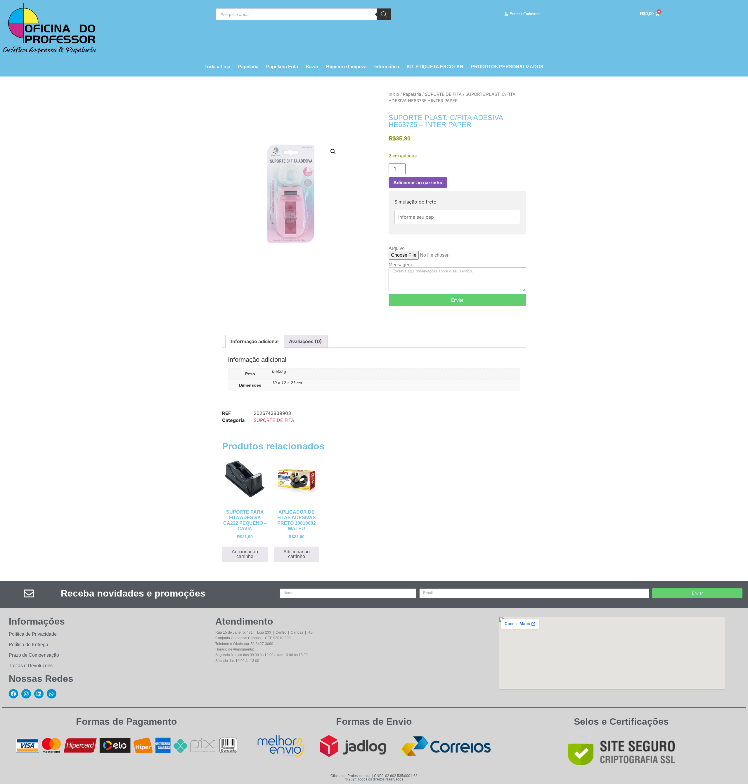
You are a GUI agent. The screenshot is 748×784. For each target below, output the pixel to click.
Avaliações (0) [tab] (305, 341)
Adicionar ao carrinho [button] (245, 554)
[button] (333, 151)
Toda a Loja (217, 66)
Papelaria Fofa (282, 66)
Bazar (312, 66)
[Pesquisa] (384, 14)
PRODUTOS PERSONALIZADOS (507, 66)
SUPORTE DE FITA (443, 94)
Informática (386, 66)
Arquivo (397, 248)
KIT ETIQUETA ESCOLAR (435, 66)
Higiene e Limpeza (346, 66)
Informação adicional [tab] (254, 341)
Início (394, 94)
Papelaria (248, 66)
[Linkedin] (39, 693)
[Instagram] (26, 693)
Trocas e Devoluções (31, 665)
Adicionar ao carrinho (417, 182)
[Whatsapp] (51, 693)
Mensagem (400, 265)
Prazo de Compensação (34, 655)
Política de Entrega (28, 644)
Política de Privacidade (33, 634)
